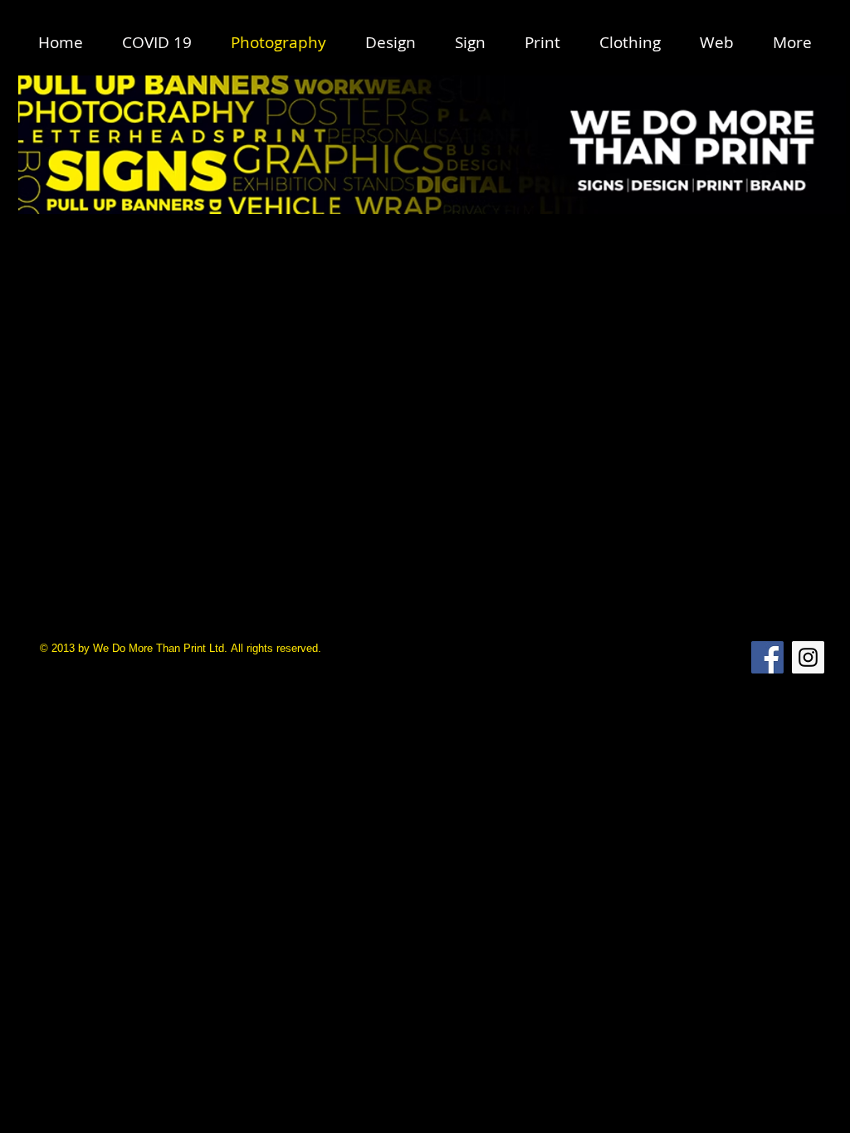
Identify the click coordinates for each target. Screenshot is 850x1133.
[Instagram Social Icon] (808, 657)
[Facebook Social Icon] (767, 657)
